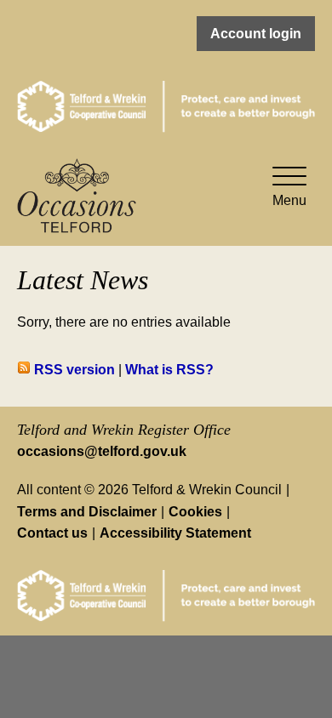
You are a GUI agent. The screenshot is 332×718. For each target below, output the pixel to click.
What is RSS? (169, 369)
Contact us (52, 533)
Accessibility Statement (175, 533)
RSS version (73, 369)
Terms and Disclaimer (87, 511)
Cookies (195, 511)
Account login (255, 33)
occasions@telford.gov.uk (101, 451)
